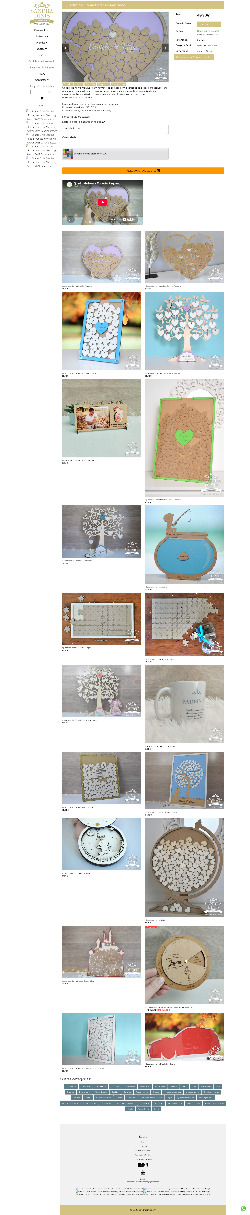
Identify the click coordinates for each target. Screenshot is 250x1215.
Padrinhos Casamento (126, 1103)
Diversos (70, 1092)
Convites (127, 1092)
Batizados (41, 36)
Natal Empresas (193, 1103)
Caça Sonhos (106, 1103)
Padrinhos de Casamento (41, 61)
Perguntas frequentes (42, 86)
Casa (194, 1086)
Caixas (119, 1098)
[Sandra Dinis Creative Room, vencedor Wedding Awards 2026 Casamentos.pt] (109, 1189)
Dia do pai (131, 1098)
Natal (184, 1086)
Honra (79, 84)
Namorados (71, 1086)
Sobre (143, 1142)
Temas (41, 55)
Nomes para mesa (103, 1098)
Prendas (41, 42)
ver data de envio (209, 24)
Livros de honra (192, 1092)
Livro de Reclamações (143, 1159)
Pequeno (103, 84)
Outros (41, 48)
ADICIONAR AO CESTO (141, 170)
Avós (218, 1086)
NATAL (41, 73)
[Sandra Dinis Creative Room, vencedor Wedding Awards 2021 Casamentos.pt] (42, 161)
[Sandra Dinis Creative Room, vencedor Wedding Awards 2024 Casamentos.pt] (42, 126)
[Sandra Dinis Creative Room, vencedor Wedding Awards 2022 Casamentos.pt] (42, 150)
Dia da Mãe (85, 1086)
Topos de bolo (101, 1092)
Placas (156, 1092)
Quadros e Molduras (185, 1098)
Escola (130, 1109)
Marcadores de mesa (172, 1092)
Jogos (169, 1098)
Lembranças (130, 1086)
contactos (41, 105)
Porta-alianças (142, 1092)
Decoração (158, 1103)
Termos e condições (143, 1150)
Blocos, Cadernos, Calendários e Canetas (78, 1103)
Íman (156, 1109)
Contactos (41, 79)
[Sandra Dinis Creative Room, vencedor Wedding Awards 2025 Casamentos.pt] (42, 115)
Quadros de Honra (211, 1092)
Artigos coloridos (175, 1103)
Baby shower (84, 1092)
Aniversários (160, 1086)
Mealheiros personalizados (151, 1098)
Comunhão (145, 1086)
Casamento (118, 84)
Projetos (76, 1098)
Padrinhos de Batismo (42, 67)
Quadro (68, 84)
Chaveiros (144, 1103)
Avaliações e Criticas (143, 1155)
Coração (90, 84)
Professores (206, 1086)
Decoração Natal (206, 1098)
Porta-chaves (143, 1109)
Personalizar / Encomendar (193, 57)
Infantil (88, 1098)
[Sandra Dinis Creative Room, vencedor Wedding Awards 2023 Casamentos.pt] (42, 138)
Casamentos (41, 30)
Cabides (115, 1092)
